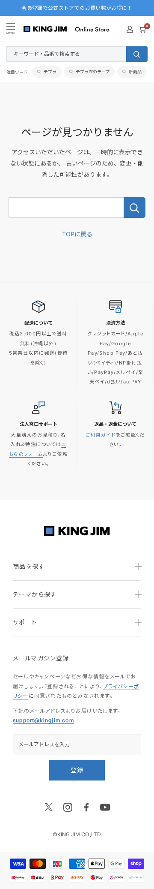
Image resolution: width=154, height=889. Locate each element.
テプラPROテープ (93, 71)
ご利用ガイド (101, 435)
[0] (142, 29)
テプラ (50, 71)
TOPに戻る (77, 234)
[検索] (137, 54)
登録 (77, 770)
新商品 (135, 71)
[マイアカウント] (130, 29)
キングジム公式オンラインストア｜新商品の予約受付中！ (76, 12)
